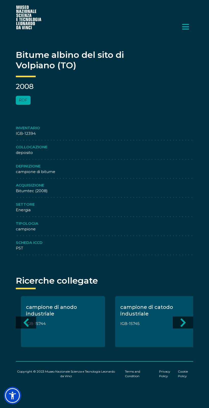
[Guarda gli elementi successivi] (183, 322)
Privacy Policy (164, 374)
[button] (12, 395)
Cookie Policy (183, 374)
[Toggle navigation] (185, 26)
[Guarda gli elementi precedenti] (26, 322)
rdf (23, 100)
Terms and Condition (132, 374)
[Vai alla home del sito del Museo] (29, 17)
